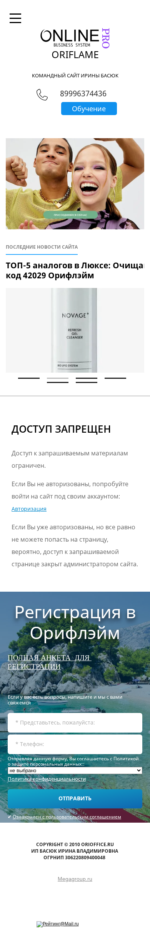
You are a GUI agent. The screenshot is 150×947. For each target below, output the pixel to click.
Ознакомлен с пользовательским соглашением (67, 816)
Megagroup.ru (75, 879)
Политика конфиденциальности (47, 778)
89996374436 (83, 93)
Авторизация (29, 508)
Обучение (89, 108)
